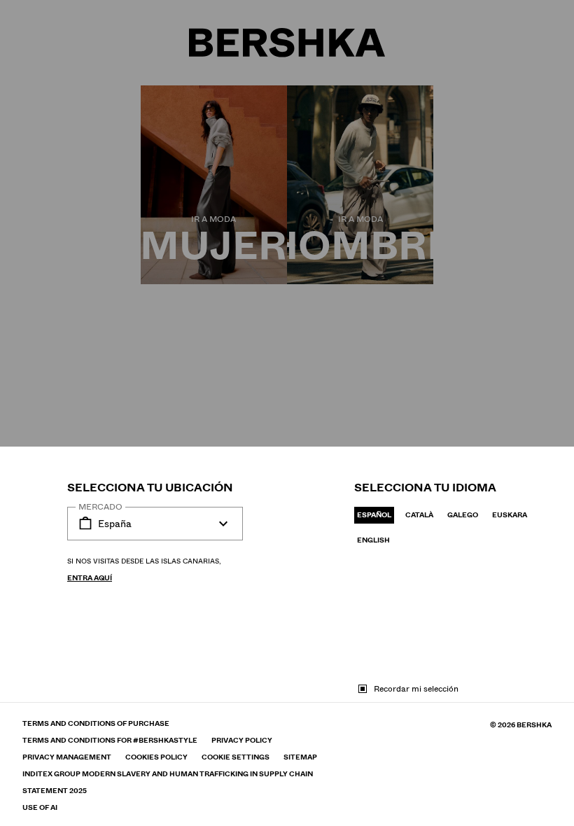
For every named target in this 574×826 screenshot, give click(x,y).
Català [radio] (419, 515)
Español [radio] (374, 515)
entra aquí (89, 578)
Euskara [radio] (509, 515)
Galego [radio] (462, 515)
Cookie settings (236, 757)
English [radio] (373, 540)
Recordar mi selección (416, 688)
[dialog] (287, 413)
